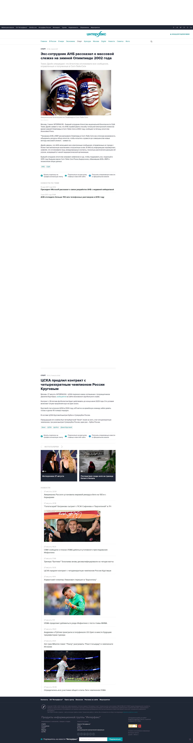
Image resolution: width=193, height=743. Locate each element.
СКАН (79, 726)
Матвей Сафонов (100, 337)
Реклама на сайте (91, 700)
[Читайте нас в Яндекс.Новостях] (78, 734)
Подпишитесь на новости (60, 739)
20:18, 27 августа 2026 (53, 212)
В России (52, 41)
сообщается (61, 397)
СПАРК (43, 724)
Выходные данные (133, 733)
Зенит (43, 427)
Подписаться (114, 739)
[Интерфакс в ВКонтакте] (87, 734)
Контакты (44, 700)
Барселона (45, 337)
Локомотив (55, 337)
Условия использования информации (139, 731)
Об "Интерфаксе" (21, 27)
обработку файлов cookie (130, 712)
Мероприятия (95, 27)
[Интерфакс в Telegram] (81, 734)
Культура (87, 41)
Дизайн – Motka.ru (133, 734)
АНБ (43, 167)
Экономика (70, 41)
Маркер (43, 730)
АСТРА (43, 732)
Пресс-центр (69, 700)
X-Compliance (45, 726)
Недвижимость (73, 27)
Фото (128, 41)
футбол (110, 337)
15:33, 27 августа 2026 (53, 375)
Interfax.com (33, 27)
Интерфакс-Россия (45, 27)
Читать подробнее (101, 324)
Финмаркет (56, 27)
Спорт (79, 41)
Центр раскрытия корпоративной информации (90, 730)
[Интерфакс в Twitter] (84, 734)
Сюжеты (120, 41)
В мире (61, 41)
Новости (111, 41)
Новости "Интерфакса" (83, 724)
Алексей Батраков (85, 337)
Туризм (64, 27)
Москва (96, 41)
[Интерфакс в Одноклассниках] (93, 734)
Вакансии (79, 700)
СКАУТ (43, 728)
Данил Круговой (66, 427)
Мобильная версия (8, 27)
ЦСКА (49, 427)
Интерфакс (96, 34)
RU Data (79, 728)
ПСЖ (75, 337)
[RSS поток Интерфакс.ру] (90, 734)
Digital (103, 41)
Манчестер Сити (66, 337)
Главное (44, 41)
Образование (84, 27)
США (48, 167)
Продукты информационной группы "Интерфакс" (71, 717)
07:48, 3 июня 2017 (52, 49)
